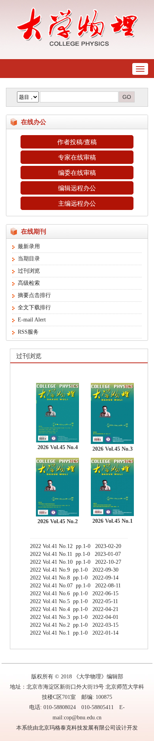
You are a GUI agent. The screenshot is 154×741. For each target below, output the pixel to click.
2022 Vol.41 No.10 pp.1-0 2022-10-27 (75, 562)
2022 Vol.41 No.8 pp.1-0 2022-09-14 (74, 578)
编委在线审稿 (77, 172)
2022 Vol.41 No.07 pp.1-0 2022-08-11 (75, 586)
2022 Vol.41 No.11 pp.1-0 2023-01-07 (75, 554)
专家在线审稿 (77, 157)
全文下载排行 (34, 307)
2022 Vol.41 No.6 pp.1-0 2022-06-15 (74, 593)
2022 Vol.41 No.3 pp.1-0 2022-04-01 (74, 617)
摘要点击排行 (34, 295)
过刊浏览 (29, 271)
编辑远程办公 (77, 188)
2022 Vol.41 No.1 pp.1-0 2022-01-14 (74, 633)
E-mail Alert (32, 320)
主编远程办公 (77, 203)
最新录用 (29, 246)
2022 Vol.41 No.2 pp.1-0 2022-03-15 (74, 625)
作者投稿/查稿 (77, 142)
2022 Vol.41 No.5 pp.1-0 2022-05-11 (74, 601)
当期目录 (29, 259)
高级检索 (29, 283)
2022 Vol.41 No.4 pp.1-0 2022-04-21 (74, 609)
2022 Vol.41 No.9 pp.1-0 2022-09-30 (74, 570)
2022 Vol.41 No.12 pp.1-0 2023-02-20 (75, 546)
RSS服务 (28, 332)
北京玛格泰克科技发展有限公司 (77, 728)
